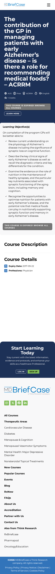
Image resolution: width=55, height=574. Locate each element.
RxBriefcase (11, 534)
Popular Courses (14, 473)
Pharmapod (11, 540)
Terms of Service (19, 570)
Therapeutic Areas (15, 421)
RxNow (8, 491)
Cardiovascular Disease (18, 427)
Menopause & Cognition (18, 439)
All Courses (11, 415)
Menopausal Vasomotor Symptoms (25, 445)
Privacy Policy (12, 567)
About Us (10, 504)
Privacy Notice (28, 567)
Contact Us (11, 522)
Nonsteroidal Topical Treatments (24, 461)
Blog (7, 485)
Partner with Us (14, 516)
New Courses (12, 467)
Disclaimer (43, 567)
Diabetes (9, 433)
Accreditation (12, 510)
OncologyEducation (16, 546)
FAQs (7, 497)
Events (8, 479)
